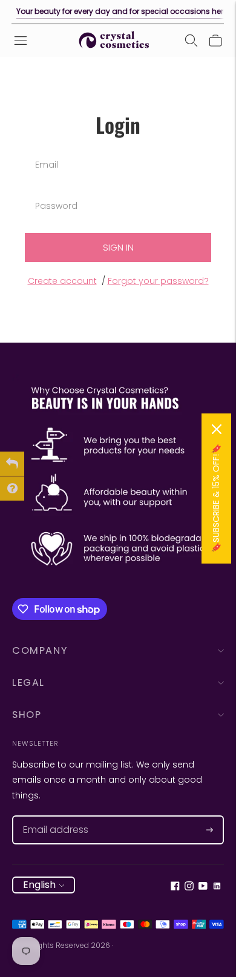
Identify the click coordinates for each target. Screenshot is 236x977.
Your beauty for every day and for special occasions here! (122, 11)
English (39, 885)
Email (47, 150)
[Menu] (20, 40)
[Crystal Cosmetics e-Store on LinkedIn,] (216, 887)
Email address (50, 816)
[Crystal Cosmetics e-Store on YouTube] (203, 887)
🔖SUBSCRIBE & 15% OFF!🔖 (216, 498)
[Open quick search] (191, 40)
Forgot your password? (158, 281)
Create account (62, 281)
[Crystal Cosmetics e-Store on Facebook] (175, 887)
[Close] (216, 429)
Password (55, 191)
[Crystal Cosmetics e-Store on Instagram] (189, 887)
